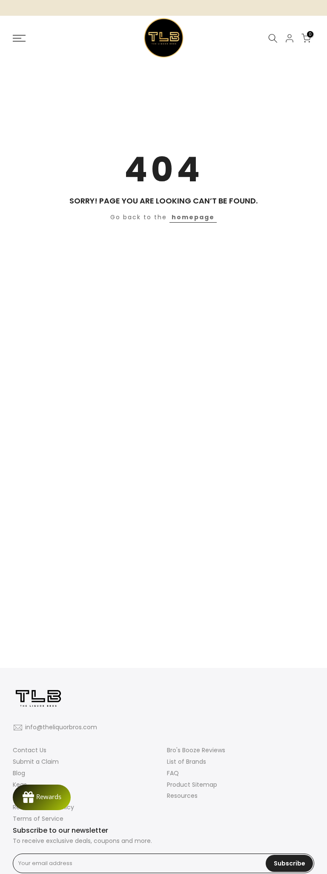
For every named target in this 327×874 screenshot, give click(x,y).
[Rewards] (42, 797)
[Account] (289, 38)
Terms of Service (38, 818)
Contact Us (29, 750)
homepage (193, 217)
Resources (182, 795)
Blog (19, 773)
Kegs (20, 784)
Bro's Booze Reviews (196, 750)
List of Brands (186, 761)
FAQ (173, 773)
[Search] (273, 38)
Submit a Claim (36, 761)
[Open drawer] (59, 38)
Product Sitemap (192, 784)
